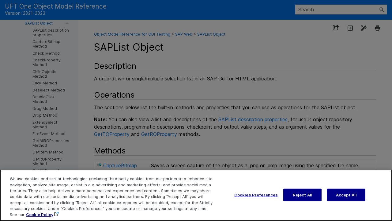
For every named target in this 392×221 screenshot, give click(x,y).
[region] (196, 195)
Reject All (302, 194)
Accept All (346, 194)
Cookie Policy (39, 214)
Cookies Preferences (256, 194)
